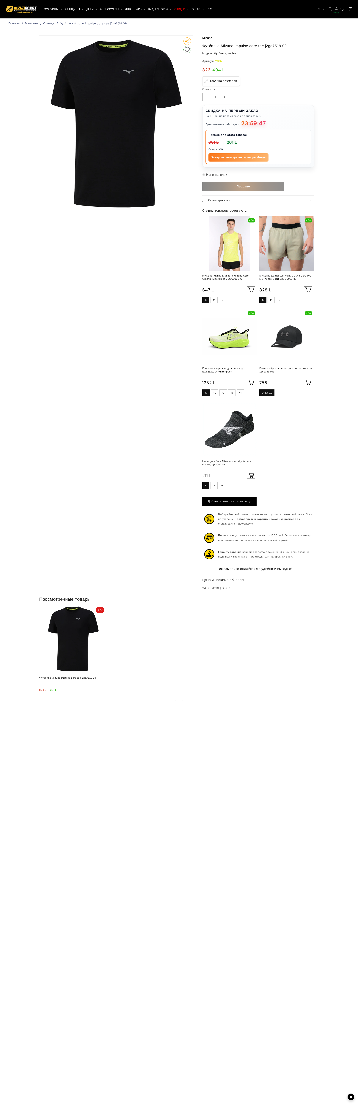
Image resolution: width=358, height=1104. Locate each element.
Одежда (48, 23)
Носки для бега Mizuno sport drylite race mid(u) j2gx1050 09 (227, 463)
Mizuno (207, 38)
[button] (53, 9)
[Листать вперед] (183, 701)
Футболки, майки (225, 53)
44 (240, 392)
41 (214, 392)
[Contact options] (351, 1097)
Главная (14, 23)
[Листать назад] (175, 701)
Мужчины (31, 23)
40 (206, 392)
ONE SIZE (267, 392)
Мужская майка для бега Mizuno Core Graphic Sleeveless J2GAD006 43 (225, 277)
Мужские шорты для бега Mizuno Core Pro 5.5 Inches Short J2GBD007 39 (285, 277)
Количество (209, 89)
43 (231, 392)
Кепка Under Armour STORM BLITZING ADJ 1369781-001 (285, 370)
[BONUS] (336, 9)
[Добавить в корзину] (251, 289)
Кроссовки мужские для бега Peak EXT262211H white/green (223, 370)
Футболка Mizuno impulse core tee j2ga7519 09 (93, 23)
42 (223, 392)
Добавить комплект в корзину (229, 501)
